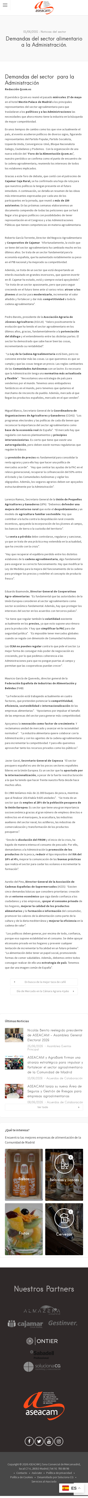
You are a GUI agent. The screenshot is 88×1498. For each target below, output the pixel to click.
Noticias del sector (53, 32)
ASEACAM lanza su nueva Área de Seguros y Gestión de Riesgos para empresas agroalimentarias (54, 1091)
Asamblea (53, 1046)
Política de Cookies (21, 1477)
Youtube (49, 1442)
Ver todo (42, 1107)
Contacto (21, 1473)
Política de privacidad (59, 1473)
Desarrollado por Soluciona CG (55, 1477)
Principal (33, 1049)
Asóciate (37, 1473)
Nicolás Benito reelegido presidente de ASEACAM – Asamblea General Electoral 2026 (54, 1035)
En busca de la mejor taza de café (45, 982)
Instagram (59, 1442)
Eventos (66, 1046)
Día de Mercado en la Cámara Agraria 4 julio (43, 991)
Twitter (39, 1442)
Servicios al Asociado (44, 1481)
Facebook (29, 1442)
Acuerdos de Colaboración (64, 1078)
